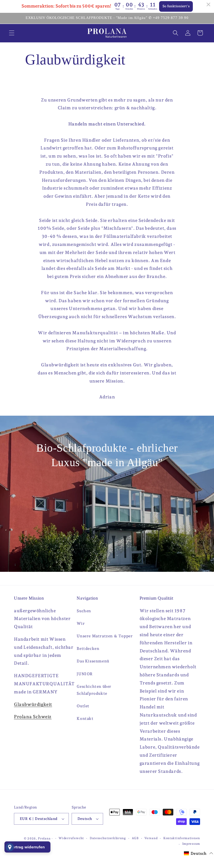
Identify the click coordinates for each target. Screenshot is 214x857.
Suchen (84, 611)
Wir (81, 623)
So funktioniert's (175, 6)
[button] (12, 33)
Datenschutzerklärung (108, 838)
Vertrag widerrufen (27, 847)
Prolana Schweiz (33, 716)
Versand (150, 838)
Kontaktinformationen (181, 838)
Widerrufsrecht (71, 838)
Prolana (44, 838)
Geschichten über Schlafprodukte (94, 690)
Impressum (191, 844)
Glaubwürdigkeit (33, 704)
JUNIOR (85, 674)
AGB (135, 838)
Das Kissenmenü (93, 661)
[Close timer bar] (208, 4)
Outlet (83, 706)
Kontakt (85, 718)
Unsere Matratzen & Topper (105, 636)
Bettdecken (88, 648)
